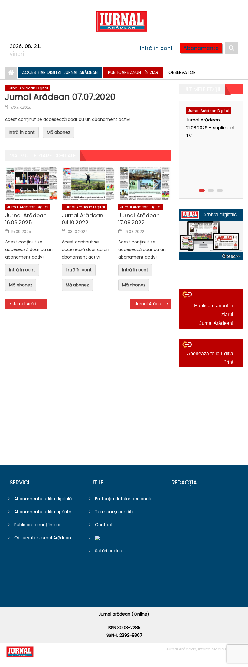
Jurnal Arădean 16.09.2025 (26, 219)
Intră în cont (156, 48)
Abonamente (201, 48)
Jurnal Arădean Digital (27, 88)
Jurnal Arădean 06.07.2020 (30, 304)
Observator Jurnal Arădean (42, 538)
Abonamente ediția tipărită (42, 512)
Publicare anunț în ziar (133, 72)
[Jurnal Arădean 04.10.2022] (88, 183)
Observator (182, 72)
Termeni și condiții (114, 512)
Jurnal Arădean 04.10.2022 (82, 219)
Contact (104, 525)
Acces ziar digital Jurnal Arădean (60, 72)
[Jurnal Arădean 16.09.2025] (31, 183)
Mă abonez (58, 132)
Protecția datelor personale (123, 499)
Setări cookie (108, 551)
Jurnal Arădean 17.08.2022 (139, 219)
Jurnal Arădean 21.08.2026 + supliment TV (210, 128)
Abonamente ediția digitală (43, 499)
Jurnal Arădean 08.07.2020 (153, 304)
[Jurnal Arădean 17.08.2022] (144, 183)
